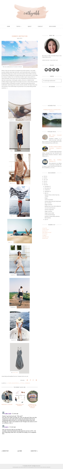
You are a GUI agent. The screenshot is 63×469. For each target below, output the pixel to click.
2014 (45, 184)
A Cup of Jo (44, 228)
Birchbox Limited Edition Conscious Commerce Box (55, 148)
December (47, 186)
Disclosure (52, 26)
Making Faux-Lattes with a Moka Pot (53, 206)
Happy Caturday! (48, 204)
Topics (18, 26)
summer (27, 383)
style (22, 383)
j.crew (11, 242)
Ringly (46, 198)
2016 (45, 181)
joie (12, 150)
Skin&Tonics (45, 238)
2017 (45, 179)
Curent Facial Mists (49, 199)
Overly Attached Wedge (50, 214)
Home (8, 26)
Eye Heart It (45, 231)
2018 (45, 178)
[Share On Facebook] (30, 380)
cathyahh (26, 465)
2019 (45, 176)
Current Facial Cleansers (50, 207)
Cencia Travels (45, 229)
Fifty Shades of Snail (46, 232)
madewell (13, 183)
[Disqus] (20, 430)
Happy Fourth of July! (49, 213)
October (46, 189)
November (47, 188)
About (30, 26)
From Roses (44, 233)
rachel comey (15, 372)
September (47, 191)
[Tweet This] (27, 380)
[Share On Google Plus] (33, 380)
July (45, 193)
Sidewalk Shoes (45, 236)
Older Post (34, 451)
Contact (40, 26)
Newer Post (6, 451)
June (46, 219)
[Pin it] (36, 380)
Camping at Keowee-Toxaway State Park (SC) (52, 110)
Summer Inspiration (49, 209)
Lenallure (44, 235)
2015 (45, 183)
